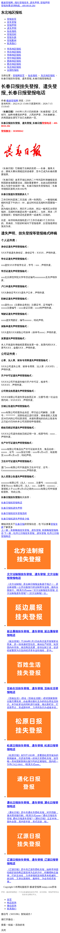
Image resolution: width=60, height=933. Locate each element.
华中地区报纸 (14, 58)
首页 (9, 899)
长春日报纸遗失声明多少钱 (15, 518)
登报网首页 (18, 75)
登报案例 (11, 40)
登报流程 (11, 34)
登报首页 (11, 19)
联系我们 (11, 43)
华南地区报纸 (14, 55)
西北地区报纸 (14, 64)
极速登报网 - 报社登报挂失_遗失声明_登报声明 (25, 2)
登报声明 (11, 25)
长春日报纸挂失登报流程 (14, 513)
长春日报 (19, 524)
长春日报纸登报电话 (11, 502)
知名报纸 (11, 31)
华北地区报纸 (14, 52)
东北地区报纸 (14, 67)
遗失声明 (11, 28)
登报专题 (11, 37)
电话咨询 (11, 902)
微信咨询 (11, 905)
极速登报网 (12, 100)
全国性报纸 (13, 70)
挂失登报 (11, 22)
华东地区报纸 (14, 49)
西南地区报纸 (14, 61)
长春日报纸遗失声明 (11, 508)
